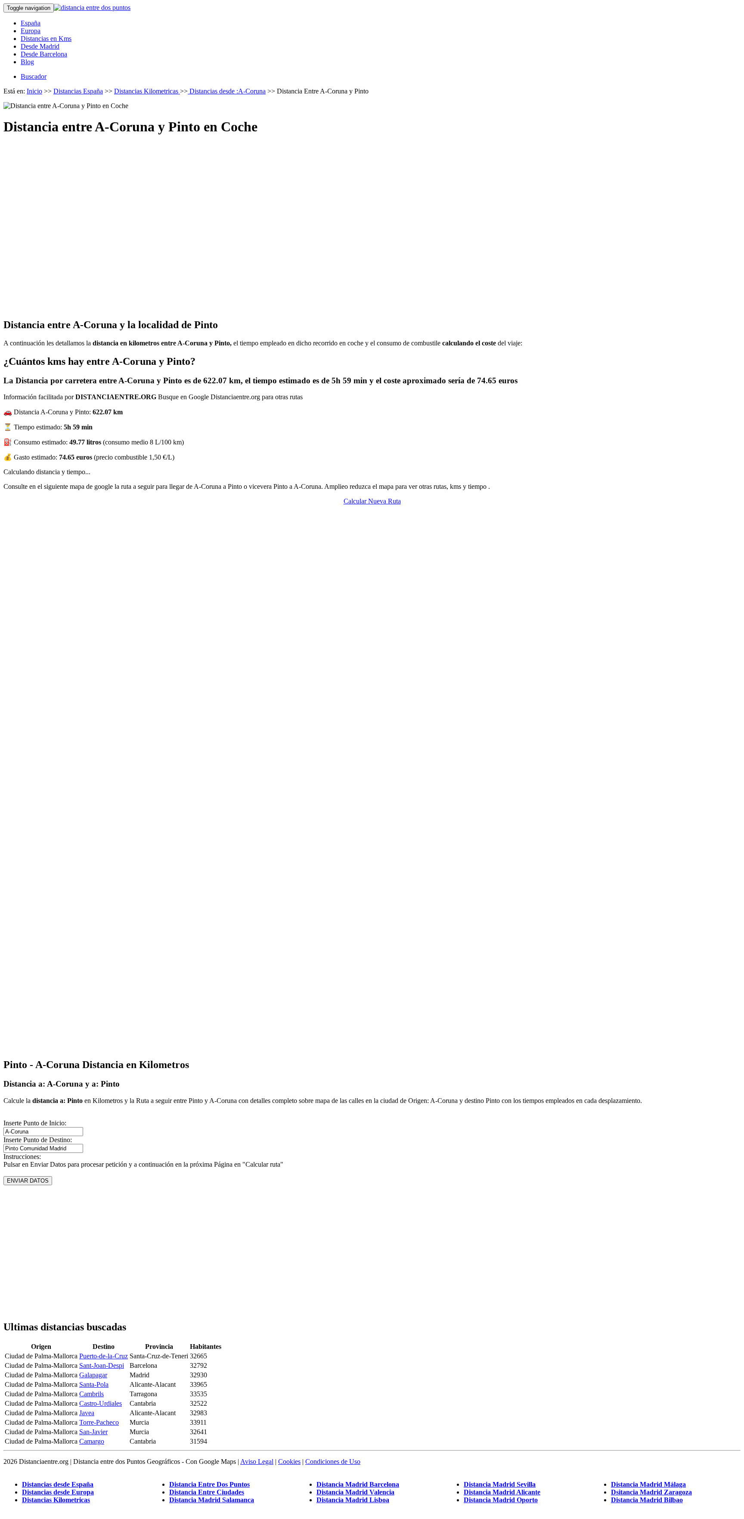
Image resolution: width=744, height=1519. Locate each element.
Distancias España (78, 91)
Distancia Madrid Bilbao (647, 1499)
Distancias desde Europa (58, 1492)
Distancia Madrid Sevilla (500, 1484)
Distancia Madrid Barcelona (357, 1484)
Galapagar (93, 1375)
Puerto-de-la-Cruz (103, 1356)
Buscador (33, 76)
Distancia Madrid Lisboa (352, 1499)
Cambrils (91, 1394)
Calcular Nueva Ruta (372, 501)
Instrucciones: (22, 1156)
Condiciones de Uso (332, 1461)
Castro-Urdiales (100, 1403)
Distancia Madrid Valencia (355, 1492)
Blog (27, 61)
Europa (30, 30)
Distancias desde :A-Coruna (227, 91)
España (30, 23)
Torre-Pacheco (99, 1422)
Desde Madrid (40, 46)
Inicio (34, 91)
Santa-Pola (93, 1384)
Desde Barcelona (44, 54)
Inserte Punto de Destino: (37, 1139)
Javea (86, 1412)
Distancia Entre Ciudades (206, 1492)
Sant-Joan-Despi (101, 1365)
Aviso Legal (256, 1461)
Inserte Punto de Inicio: (34, 1123)
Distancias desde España (57, 1484)
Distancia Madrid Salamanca (211, 1499)
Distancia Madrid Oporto (501, 1499)
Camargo (91, 1441)
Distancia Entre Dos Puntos (209, 1484)
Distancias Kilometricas (147, 91)
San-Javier (93, 1431)
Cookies (289, 1461)
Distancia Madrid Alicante (502, 1492)
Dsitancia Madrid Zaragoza (651, 1492)
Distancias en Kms (46, 38)
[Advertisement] (372, 219)
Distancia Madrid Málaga (648, 1484)
